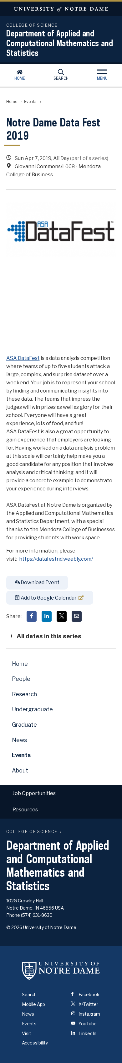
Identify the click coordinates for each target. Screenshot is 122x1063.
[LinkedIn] (47, 616)
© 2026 (14, 927)
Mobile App (33, 1004)
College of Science (32, 831)
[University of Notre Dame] (61, 970)
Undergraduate (32, 709)
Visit (26, 1033)
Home (19, 78)
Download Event (39, 582)
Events (30, 101)
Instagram (89, 1014)
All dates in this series (49, 636)
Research (24, 694)
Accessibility (35, 1042)
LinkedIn (87, 1033)
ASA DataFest (23, 358)
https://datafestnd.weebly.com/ (56, 559)
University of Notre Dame (61, 9)
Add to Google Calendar (48, 598)
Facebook (88, 994)
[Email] (77, 616)
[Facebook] (32, 616)
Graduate (24, 724)
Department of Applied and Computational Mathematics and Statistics (59, 43)
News (19, 740)
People (21, 679)
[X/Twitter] (62, 616)
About (20, 770)
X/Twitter (88, 1004)
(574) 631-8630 (37, 915)
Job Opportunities (34, 793)
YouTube (87, 1023)
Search (61, 78)
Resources (25, 810)
